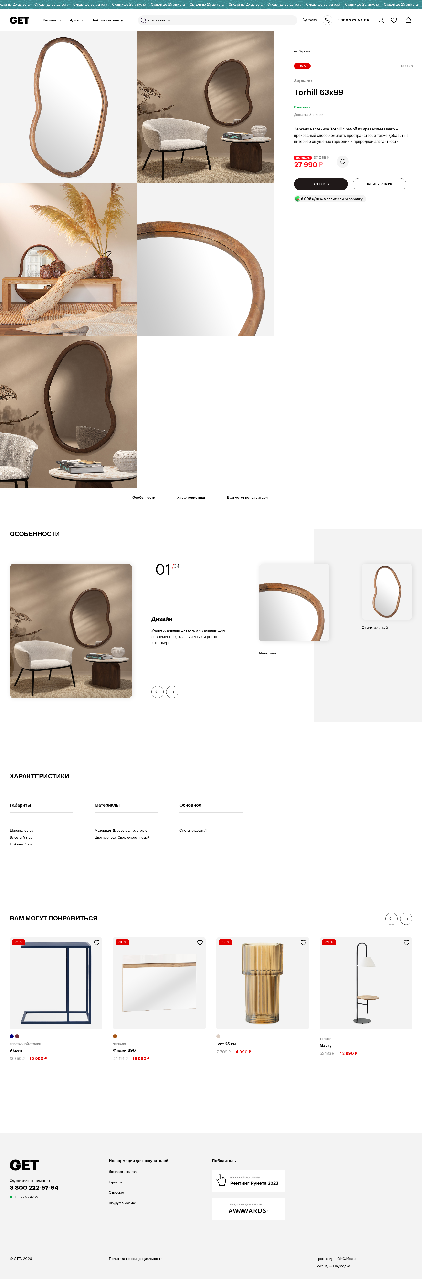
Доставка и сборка (123, 1171)
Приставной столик (25, 1044)
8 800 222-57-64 (353, 20)
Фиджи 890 (124, 1051)
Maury (326, 1046)
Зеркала (304, 51)
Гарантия (116, 1182)
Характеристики (191, 497)
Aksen (16, 1051)
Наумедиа (341, 1266)
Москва (313, 20)
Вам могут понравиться (247, 497)
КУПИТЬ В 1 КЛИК (379, 184)
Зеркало (119, 1044)
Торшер (325, 1039)
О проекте (116, 1192)
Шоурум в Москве (122, 1203)
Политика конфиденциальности (135, 1259)
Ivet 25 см (226, 1044)
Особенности (143, 497)
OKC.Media (346, 1259)
